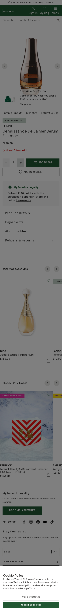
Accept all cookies (31, 605)
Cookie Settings (31, 597)
